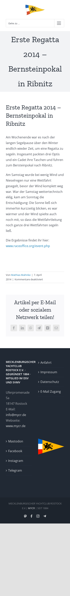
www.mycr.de (15, 426)
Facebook (15, 451)
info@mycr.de (16, 415)
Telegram (15, 470)
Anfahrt (46, 362)
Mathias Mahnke (21, 275)
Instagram (15, 461)
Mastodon (15, 441)
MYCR (31, 508)
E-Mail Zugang (50, 391)
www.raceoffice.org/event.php (28, 246)
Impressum (48, 372)
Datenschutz (49, 382)
